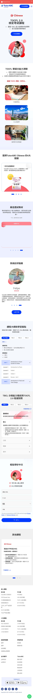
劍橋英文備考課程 (6, 626)
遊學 (2, 645)
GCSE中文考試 (21, 605)
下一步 (16, 520)
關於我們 (19, 659)
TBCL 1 (5, 404)
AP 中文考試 (20, 603)
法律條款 (19, 670)
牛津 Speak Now (5, 597)
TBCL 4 (26, 404)
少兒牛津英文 (4, 629)
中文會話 (19, 594)
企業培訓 (3, 659)
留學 (2, 643)
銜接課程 (3, 648)
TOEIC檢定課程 (5, 613)
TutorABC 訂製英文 (6, 594)
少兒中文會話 (21, 623)
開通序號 (19, 645)
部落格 (19, 643)
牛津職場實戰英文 (6, 600)
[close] (31, 1)
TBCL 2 (12, 404)
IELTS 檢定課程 (5, 610)
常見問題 (19, 662)
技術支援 (19, 665)
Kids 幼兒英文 (5, 623)
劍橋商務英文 (4, 603)
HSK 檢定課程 (21, 597)
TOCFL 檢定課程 (21, 600)
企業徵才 (3, 662)
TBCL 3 (19, 404)
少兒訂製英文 (4, 632)
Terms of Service (11, 515)
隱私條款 (19, 673)
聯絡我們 (19, 667)
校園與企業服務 (5, 651)
